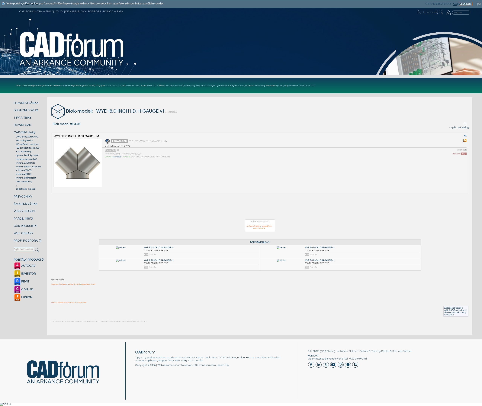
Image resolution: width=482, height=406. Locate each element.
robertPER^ (117, 157)
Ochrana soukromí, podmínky (212, 365)
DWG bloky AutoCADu (27, 136)
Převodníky (259, 85)
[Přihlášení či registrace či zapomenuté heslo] (448, 15)
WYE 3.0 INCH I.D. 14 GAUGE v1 (319, 247)
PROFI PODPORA (26, 240)
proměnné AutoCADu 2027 (301, 85)
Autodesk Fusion (452, 308)
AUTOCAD (28, 265)
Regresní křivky (238, 85)
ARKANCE (313, 351)
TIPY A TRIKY (22, 117)
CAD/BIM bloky (24, 132)
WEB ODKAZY (23, 233)
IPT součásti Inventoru (27, 144)
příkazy (281, 85)
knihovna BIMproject (26, 177)
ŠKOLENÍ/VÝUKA (25, 204)
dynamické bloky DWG (27, 155)
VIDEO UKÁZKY (24, 211)
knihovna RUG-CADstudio (28, 166)
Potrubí (463, 150)
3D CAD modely (23, 151)
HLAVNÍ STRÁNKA (26, 103)
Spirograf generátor (217, 85)
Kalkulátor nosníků (173, 85)
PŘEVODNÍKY (23, 196)
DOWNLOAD (22, 125)
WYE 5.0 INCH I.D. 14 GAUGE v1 (158, 247)
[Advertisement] (260, 207)
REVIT (25, 281)
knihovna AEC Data (25, 163)
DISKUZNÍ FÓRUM (26, 110)
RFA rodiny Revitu (24, 140)
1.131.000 (65, 85)
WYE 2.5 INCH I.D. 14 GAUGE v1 (158, 260)
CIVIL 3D (27, 289)
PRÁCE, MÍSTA (23, 218)
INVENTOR (28, 273)
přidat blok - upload (25, 189)
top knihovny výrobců (26, 159)
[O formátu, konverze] (118, 150)
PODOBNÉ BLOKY (260, 242)
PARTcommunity (24, 181)
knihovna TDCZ (23, 174)
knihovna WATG (23, 170)
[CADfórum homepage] (72, 66)
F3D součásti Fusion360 (27, 148)
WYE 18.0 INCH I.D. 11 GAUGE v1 (76, 136)
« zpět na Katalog (459, 127)
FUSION (26, 297)
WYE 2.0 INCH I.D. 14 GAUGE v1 (319, 260)
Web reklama (164, 365)
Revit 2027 (152, 85)
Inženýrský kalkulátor (195, 85)
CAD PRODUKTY (25, 226)
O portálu (197, 360)
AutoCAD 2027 (113, 85)
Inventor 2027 (133, 85)
